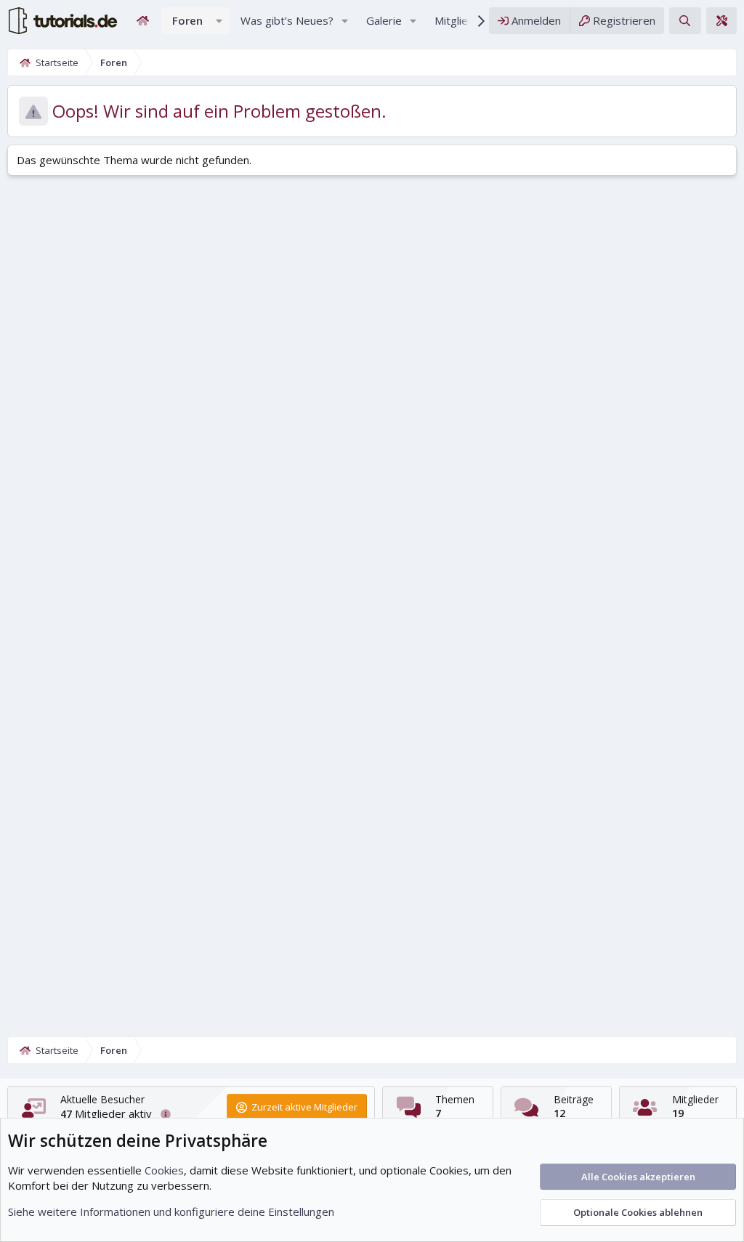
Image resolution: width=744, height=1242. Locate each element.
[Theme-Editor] (721, 20)
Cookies (164, 1170)
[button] (219, 20)
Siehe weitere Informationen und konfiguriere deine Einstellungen (171, 1211)
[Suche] (684, 20)
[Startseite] (143, 20)
